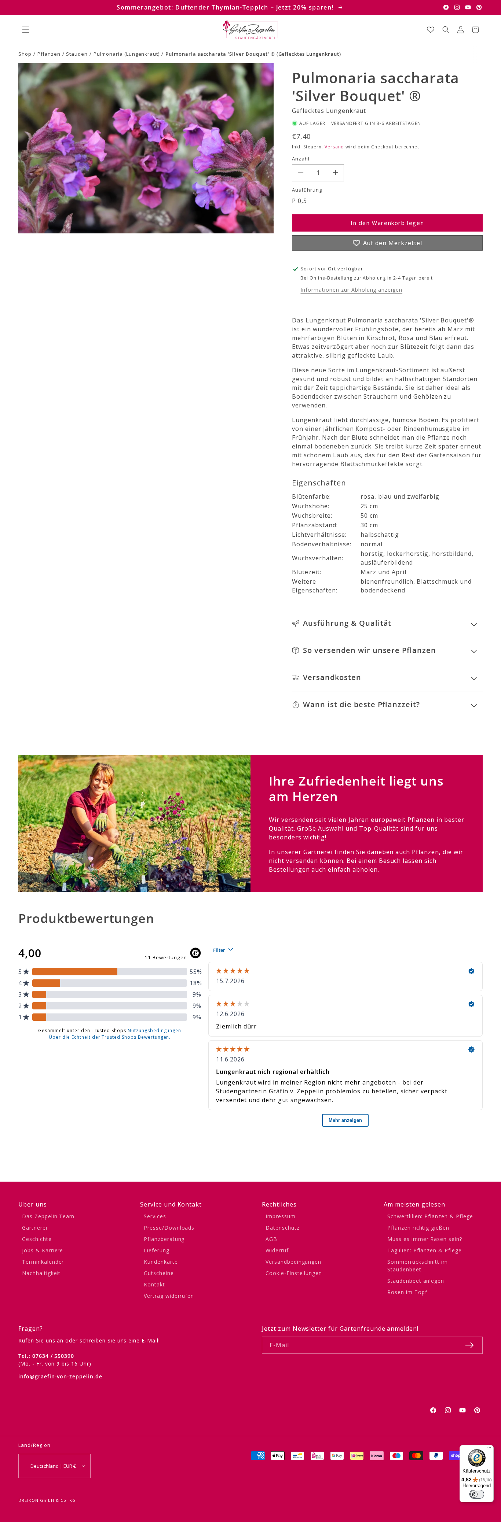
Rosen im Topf (407, 1292)
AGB (271, 1238)
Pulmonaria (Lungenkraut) (127, 54)
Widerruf (277, 1250)
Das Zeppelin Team (48, 1216)
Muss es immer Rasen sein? (424, 1238)
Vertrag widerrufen (169, 1295)
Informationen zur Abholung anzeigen (351, 289)
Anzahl (301, 159)
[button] (25, 29)
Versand (334, 147)
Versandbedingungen (293, 1261)
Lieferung (156, 1250)
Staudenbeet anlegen (415, 1280)
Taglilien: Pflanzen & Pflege (424, 1250)
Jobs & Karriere (42, 1250)
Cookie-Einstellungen (294, 1273)
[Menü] (489, 1449)
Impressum (281, 1216)
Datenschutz (283, 1227)
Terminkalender (43, 1261)
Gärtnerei (34, 1227)
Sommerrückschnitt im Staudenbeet (417, 1265)
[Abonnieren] (469, 1345)
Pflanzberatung (164, 1238)
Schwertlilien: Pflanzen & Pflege (430, 1216)
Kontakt (154, 1284)
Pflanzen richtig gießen (418, 1227)
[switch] (476, 1494)
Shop (25, 54)
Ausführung (307, 190)
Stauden (77, 54)
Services (155, 1216)
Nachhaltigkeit (41, 1273)
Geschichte (37, 1238)
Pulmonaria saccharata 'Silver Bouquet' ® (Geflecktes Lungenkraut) (253, 54)
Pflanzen (49, 54)
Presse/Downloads (169, 1227)
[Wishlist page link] (430, 29)
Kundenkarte (161, 1261)
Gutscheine (159, 1273)
